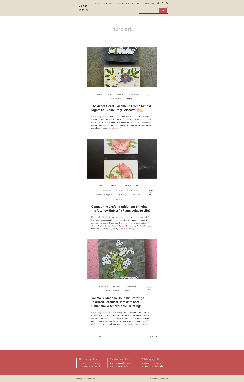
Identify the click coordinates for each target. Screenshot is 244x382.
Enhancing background (112, 290)
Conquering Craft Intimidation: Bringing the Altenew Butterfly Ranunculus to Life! (120, 209)
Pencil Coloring (136, 195)
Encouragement (116, 98)
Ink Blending (122, 195)
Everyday (129, 98)
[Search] (163, 10)
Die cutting (134, 94)
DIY (104, 98)
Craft (109, 94)
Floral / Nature (132, 190)
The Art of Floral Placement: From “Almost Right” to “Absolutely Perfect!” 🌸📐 (121, 108)
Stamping (119, 199)
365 (100, 336)
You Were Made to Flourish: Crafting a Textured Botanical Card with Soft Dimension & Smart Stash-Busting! (118, 302)
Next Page (153, 336)
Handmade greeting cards (104, 195)
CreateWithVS (121, 94)
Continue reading (116, 128)
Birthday (100, 94)
